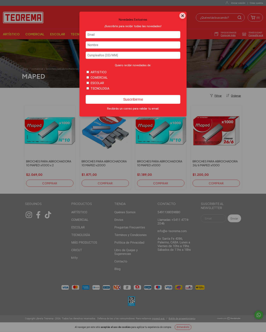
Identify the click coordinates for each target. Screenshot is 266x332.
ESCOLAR (97, 83)
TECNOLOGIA (100, 88)
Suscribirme (133, 99)
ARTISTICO (99, 72)
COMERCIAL (99, 77)
